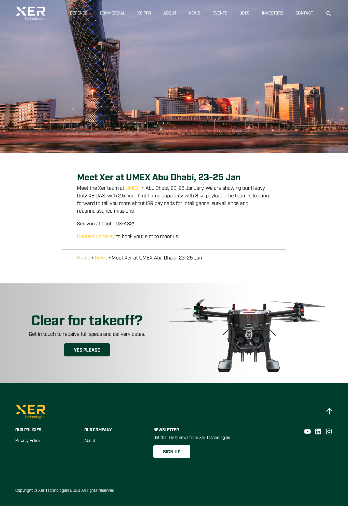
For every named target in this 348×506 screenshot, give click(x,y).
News (101, 258)
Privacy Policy (27, 440)
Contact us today (96, 236)
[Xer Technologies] (31, 13)
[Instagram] (329, 431)
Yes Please (87, 350)
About (89, 440)
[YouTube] (307, 431)
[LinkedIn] (318, 431)
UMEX (132, 188)
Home (83, 258)
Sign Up (171, 452)
